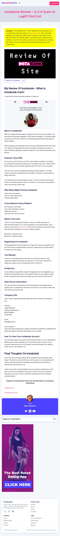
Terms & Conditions (36, 518)
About (5, 518)
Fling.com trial (23, 227)
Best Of (33, 506)
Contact (6, 525)
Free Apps (33, 511)
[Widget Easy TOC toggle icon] (54, 419)
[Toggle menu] (19, 3)
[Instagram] (30, 411)
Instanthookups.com (11, 392)
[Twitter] (26, 411)
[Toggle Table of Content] (22, 80)
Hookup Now (54, 3)
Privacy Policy (35, 520)
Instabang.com (9, 388)
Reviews (33, 504)
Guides (33, 509)
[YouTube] (34, 411)
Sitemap (33, 525)
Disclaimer (34, 523)
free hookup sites (34, 33)
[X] (5, 511)
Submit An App (7, 520)
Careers (6, 523)
